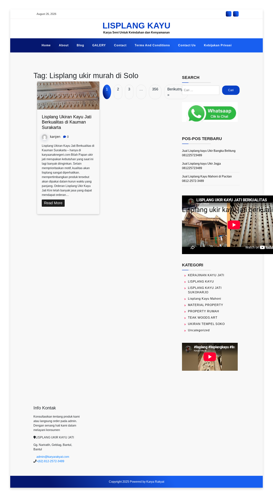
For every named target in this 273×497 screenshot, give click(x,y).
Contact (120, 45)
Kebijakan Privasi (218, 45)
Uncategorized (199, 330)
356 (155, 89)
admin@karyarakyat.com (52, 456)
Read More (53, 203)
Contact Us (187, 45)
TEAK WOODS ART (202, 317)
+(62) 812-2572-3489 (50, 461)
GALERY (99, 45)
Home (46, 45)
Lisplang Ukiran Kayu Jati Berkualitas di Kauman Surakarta (66, 122)
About (64, 45)
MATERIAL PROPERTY (205, 305)
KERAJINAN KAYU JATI (206, 275)
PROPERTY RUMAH (203, 311)
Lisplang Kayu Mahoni (204, 298)
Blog (80, 45)
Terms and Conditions (152, 45)
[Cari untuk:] (200, 90)
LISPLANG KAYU (136, 25)
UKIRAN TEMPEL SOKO (206, 324)
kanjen (55, 136)
